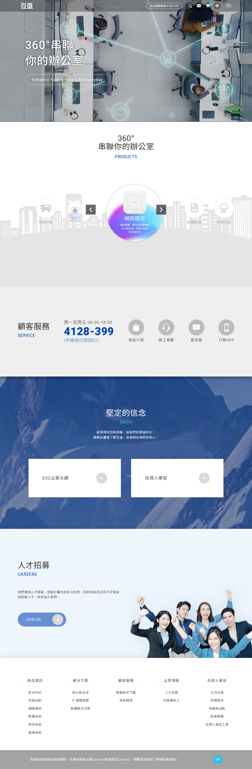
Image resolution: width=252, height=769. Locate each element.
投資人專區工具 (217, 724)
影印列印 (35, 693)
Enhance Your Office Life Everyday (67, 80)
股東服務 (217, 716)
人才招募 (171, 693)
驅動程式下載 (126, 693)
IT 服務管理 (80, 700)
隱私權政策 (167, 759)
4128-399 (89, 331)
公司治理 (217, 693)
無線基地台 (126, 236)
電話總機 (114, 228)
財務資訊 (217, 700)
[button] (118, 117)
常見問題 (126, 700)
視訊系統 (35, 724)
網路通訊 (126, 219)
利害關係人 (171, 700)
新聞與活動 (217, 708)
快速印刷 (35, 700)
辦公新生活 (80, 693)
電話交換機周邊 (133, 228)
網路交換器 (135, 232)
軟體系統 (35, 716)
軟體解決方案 (80, 708)
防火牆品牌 (117, 232)
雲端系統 (35, 733)
